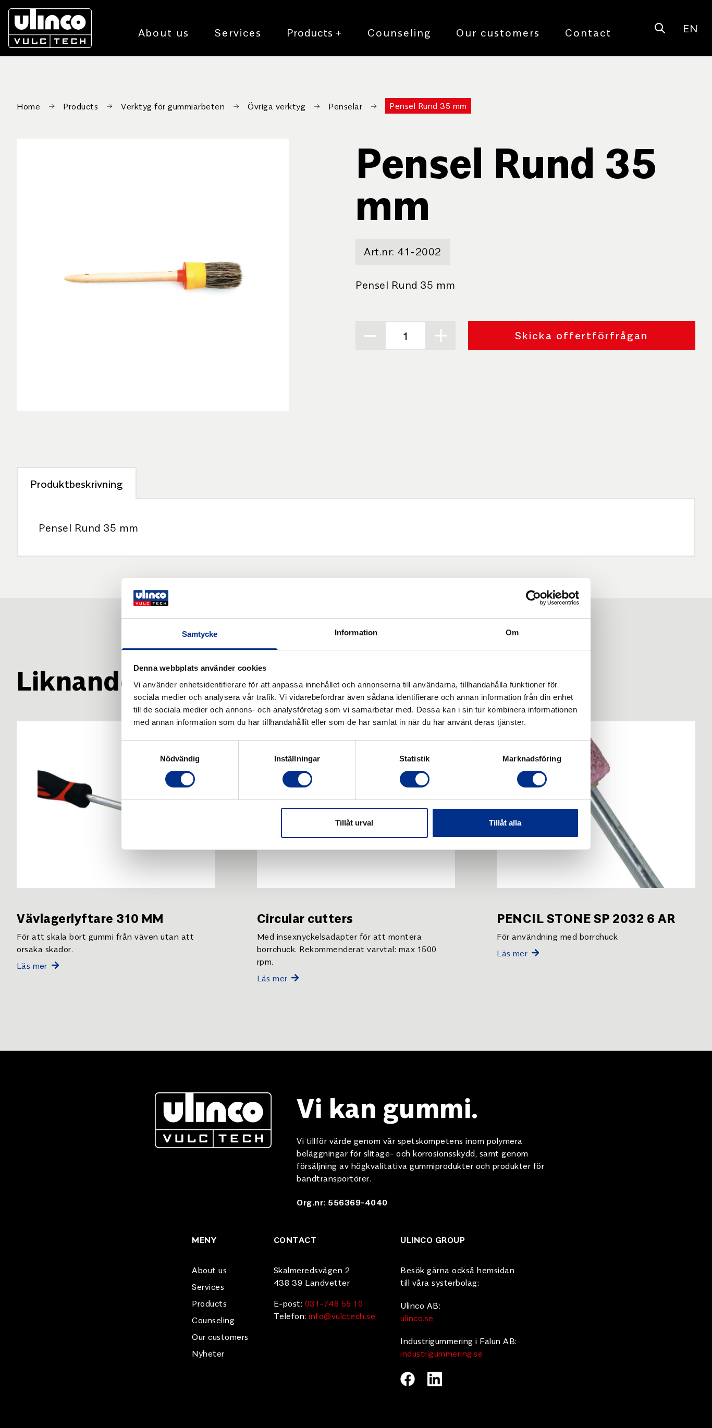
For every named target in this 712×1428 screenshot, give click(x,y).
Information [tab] (356, 632)
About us (163, 32)
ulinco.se (417, 1317)
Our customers (498, 32)
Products (314, 32)
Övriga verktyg (276, 106)
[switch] (297, 779)
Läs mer (32, 965)
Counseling (399, 32)
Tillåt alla (505, 822)
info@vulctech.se (342, 1315)
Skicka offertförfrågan (581, 335)
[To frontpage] (50, 28)
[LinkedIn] (434, 1379)
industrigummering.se (441, 1353)
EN (690, 28)
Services (238, 32)
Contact (588, 32)
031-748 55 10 (334, 1303)
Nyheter (208, 1353)
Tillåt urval (354, 822)
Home (28, 106)
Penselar (345, 106)
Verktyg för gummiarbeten (173, 106)
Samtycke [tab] (200, 634)
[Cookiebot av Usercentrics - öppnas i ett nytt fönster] (533, 598)
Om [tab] (512, 632)
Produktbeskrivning (76, 483)
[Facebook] (407, 1379)
